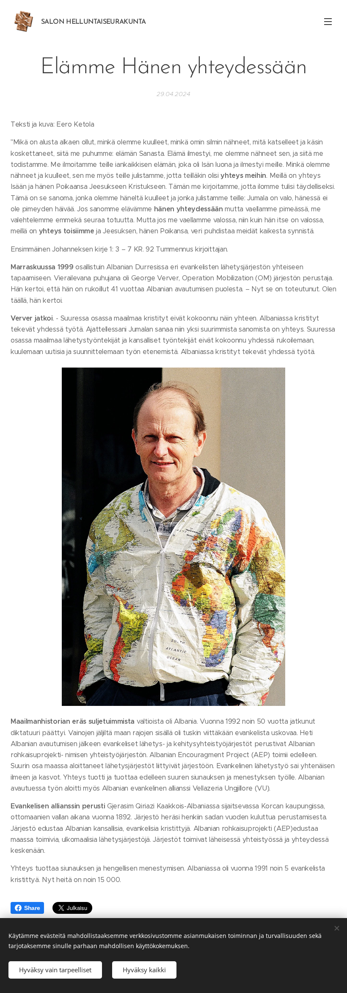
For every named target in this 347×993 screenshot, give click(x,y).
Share (32, 907)
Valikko (327, 21)
